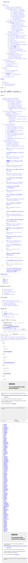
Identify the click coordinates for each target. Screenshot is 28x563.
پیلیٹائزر (9, 64)
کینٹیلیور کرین (14, 43)
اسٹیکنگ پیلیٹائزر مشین (13, 6)
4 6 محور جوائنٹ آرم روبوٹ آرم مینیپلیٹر (18, 24)
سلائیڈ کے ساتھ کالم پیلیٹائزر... (12, 186)
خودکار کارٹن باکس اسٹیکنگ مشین (17, 17)
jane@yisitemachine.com (11, 326)
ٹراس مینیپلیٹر (11, 61)
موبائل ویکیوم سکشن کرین (14, 260)
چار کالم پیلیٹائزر (18, 13)
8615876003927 (10, 327)
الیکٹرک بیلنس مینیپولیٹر (17, 41)
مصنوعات (5, 5)
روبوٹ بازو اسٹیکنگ (15, 22)
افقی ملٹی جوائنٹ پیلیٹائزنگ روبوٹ (17, 29)
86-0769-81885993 (7, 351)
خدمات (5, 67)
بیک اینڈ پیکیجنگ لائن (12, 53)
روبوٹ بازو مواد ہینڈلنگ (16, 32)
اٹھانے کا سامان (20, 336)
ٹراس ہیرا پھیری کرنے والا (14, 8)
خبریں (5, 68)
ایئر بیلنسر (13, 40)
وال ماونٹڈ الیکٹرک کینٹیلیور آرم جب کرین (16, 48)
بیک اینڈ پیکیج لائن (12, 66)
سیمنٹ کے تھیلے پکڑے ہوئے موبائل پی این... (15, 220)
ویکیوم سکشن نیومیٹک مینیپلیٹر (13, 253)
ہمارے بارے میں (8, 72)
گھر (4, 4)
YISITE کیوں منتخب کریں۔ (13, 73)
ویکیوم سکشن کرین (14, 45)
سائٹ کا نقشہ (4, 335)
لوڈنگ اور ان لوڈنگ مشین (16, 9)
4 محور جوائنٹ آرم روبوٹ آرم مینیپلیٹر (19, 27)
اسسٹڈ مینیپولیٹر (21, 338)
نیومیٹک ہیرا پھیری (12, 33)
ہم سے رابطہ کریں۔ (8, 76)
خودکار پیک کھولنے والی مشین (18, 58)
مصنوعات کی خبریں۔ (12, 70)
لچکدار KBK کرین (14, 46)
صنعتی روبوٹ (10, 62)
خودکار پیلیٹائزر (14, 55)
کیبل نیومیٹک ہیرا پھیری (16, 36)
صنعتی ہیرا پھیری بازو (8, 336)
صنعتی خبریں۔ (10, 71)
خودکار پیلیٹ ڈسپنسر (18, 15)
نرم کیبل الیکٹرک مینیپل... (15, 211)
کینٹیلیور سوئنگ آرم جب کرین (18, 44)
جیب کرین (12, 39)
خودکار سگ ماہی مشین (15, 57)
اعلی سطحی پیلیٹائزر (18, 14)
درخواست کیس (7, 59)
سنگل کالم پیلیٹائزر (18, 10)
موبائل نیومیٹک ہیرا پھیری (17, 37)
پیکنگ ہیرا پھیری (14, 31)
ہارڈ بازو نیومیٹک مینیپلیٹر (18, 35)
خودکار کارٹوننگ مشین (16, 54)
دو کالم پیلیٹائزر (17, 12)
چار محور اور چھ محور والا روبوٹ (15, 21)
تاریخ (8, 75)
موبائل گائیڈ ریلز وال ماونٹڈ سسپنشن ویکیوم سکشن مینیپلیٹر (14, 269)
